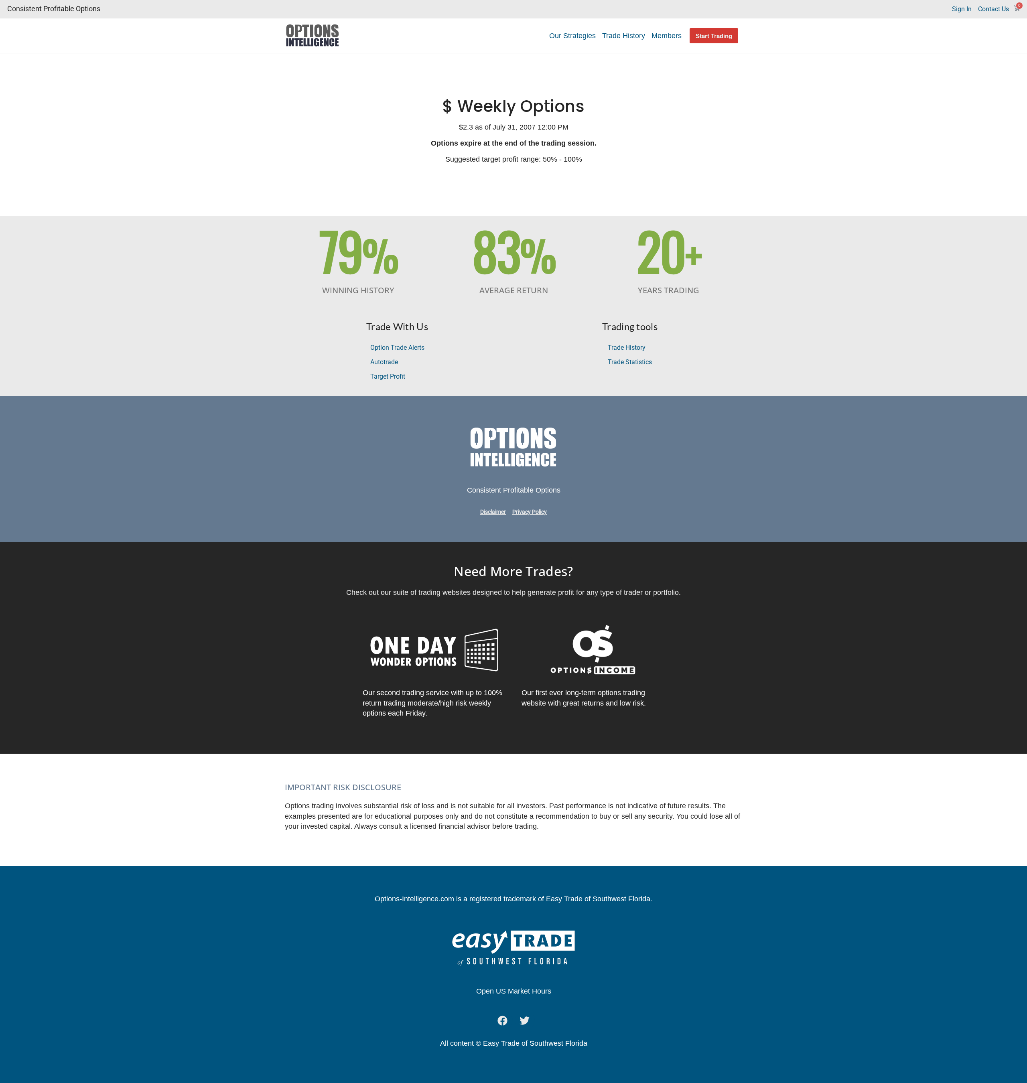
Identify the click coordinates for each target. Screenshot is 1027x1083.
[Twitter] (525, 1020)
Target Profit (387, 376)
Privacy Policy (529, 512)
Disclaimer (493, 512)
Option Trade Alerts (397, 347)
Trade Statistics (630, 362)
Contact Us (993, 9)
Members (667, 36)
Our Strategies (572, 36)
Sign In (962, 9)
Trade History (623, 36)
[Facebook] (503, 1020)
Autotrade (384, 362)
